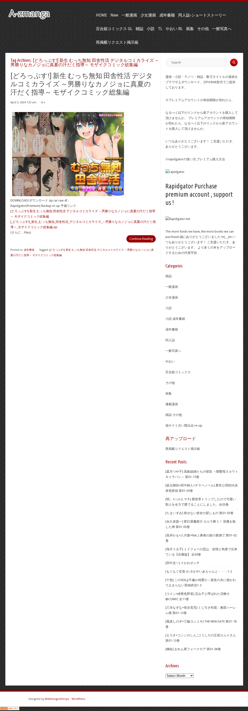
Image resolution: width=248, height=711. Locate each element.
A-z (43, 102)
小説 (151, 28)
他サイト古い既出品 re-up (183, 425)
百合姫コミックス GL (114, 28)
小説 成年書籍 (175, 319)
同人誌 (170, 340)
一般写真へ (222, 28)
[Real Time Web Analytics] (9, 709)
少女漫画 (148, 15)
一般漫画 (129, 15)
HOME (101, 15)
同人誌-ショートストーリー (202, 15)
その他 (203, 28)
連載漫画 (171, 404)
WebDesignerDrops (57, 699)
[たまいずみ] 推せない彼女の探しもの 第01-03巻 (199, 513)
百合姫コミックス (178, 372)
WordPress (78, 699)
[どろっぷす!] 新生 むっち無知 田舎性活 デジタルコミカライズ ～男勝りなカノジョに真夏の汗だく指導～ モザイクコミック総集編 (81, 84)
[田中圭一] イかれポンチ (182, 563)
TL (160, 28)
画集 (190, 28)
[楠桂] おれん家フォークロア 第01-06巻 (193, 649)
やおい (170, 361)
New (114, 15)
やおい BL (174, 28)
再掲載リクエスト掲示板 (117, 42)
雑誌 (139, 28)
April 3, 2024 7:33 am (23, 102)
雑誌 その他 (173, 415)
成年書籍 (167, 15)
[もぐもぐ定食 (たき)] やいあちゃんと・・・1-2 (198, 571)
